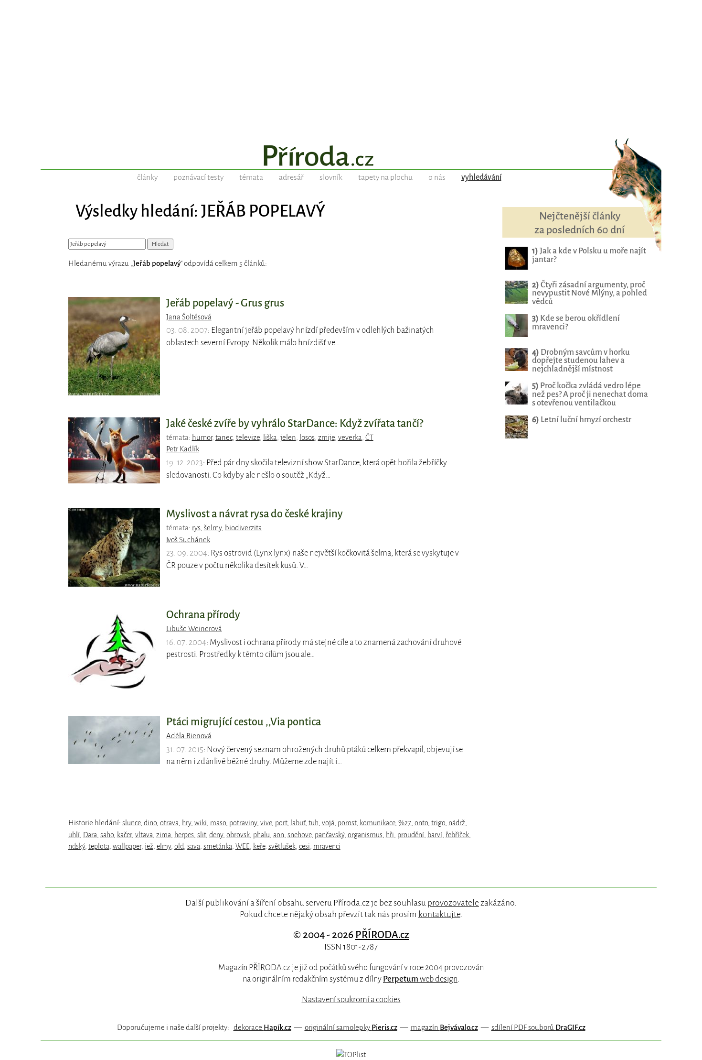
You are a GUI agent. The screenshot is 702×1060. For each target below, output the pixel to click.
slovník (330, 177)
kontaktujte (439, 914)
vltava (144, 835)
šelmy (213, 528)
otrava (169, 823)
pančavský (329, 835)
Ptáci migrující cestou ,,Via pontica (243, 722)
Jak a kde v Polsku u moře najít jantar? (589, 255)
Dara (90, 835)
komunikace (377, 823)
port (281, 823)
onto (421, 823)
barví (434, 835)
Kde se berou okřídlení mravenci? (576, 322)
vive (266, 823)
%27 (404, 823)
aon (278, 835)
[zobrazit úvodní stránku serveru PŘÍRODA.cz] (351, 157)
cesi (304, 846)
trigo (438, 823)
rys (196, 528)
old (179, 846)
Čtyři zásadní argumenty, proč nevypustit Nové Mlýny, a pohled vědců (589, 293)
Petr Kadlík (182, 449)
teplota (98, 846)
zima (163, 835)
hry (186, 823)
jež (149, 846)
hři (390, 835)
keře (259, 846)
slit (201, 835)
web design (420, 979)
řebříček (457, 835)
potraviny (243, 823)
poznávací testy (198, 177)
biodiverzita (243, 528)
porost (347, 823)
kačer (124, 835)
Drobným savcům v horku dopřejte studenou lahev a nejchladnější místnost (581, 361)
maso (218, 823)
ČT (369, 437)
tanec (224, 437)
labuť (297, 823)
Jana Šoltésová (189, 317)
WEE (242, 846)
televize (248, 437)
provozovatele (453, 902)
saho (107, 835)
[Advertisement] (351, 67)
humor (202, 437)
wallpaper (127, 846)
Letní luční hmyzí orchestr (581, 419)
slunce (131, 823)
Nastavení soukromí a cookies (351, 999)
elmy (164, 846)
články (147, 177)
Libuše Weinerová (194, 629)
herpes (184, 835)
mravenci (326, 846)
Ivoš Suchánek (188, 540)
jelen (288, 437)
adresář (291, 177)
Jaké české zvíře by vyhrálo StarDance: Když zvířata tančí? (294, 423)
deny (216, 835)
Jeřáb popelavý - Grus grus (225, 303)
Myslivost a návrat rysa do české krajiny (254, 514)
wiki (200, 823)
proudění (410, 835)
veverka (350, 437)
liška (270, 437)
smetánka (217, 846)
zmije (326, 437)
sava (193, 846)
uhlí (74, 835)
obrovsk (238, 835)
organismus (365, 835)
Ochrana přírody (203, 615)
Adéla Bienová (189, 736)
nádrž (456, 823)
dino (150, 823)
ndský (76, 846)
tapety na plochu (385, 177)
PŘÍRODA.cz (382, 934)
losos (307, 437)
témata (251, 177)
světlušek (282, 846)
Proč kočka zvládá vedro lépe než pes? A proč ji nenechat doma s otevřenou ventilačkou (590, 394)
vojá (328, 823)
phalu (261, 835)
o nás (437, 177)
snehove (299, 835)
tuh (313, 823)
